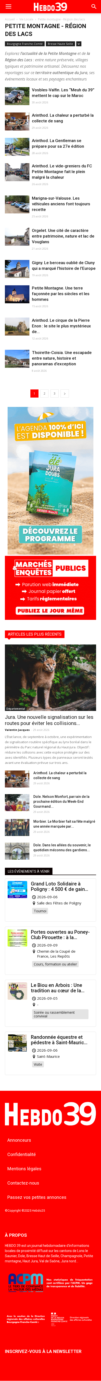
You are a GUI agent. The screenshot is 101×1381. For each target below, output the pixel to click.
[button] (94, 6)
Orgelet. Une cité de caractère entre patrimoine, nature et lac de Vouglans (63, 236)
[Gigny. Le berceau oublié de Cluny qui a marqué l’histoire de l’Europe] (17, 269)
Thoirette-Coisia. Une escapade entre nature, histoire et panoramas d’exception (62, 358)
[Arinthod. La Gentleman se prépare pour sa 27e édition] (17, 147)
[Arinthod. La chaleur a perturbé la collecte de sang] (17, 121)
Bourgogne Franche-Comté (25, 44)
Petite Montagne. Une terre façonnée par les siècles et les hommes (60, 294)
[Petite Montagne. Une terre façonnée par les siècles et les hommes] (17, 294)
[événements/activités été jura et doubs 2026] (50, 553)
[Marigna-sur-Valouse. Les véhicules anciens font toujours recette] (17, 204)
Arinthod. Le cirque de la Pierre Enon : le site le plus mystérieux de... (61, 326)
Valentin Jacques (17, 730)
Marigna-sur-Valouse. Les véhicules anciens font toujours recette (61, 204)
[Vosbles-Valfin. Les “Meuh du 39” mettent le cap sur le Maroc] (17, 96)
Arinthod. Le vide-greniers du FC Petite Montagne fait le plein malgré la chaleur (62, 171)
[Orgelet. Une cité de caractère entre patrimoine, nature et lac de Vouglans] (17, 237)
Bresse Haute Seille (60, 44)
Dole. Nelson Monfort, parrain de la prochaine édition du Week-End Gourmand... (61, 801)
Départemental (15, 708)
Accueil (10, 19)
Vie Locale (26, 19)
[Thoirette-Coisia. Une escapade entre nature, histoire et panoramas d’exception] (17, 359)
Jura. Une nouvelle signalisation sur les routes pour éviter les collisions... (49, 720)
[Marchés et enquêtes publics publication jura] (50, 618)
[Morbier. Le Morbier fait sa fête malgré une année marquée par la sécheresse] (17, 827)
